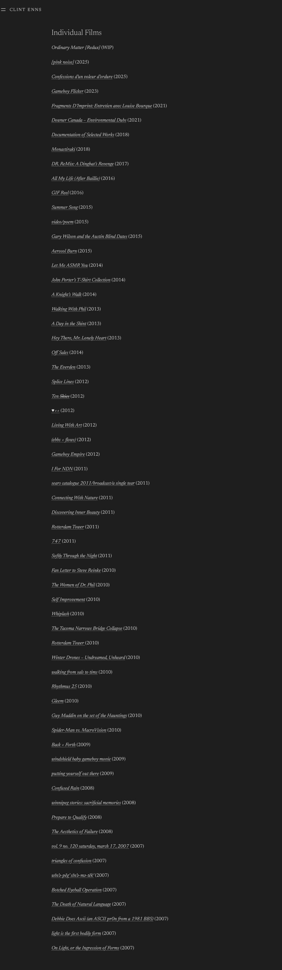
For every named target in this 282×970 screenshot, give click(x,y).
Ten (60, 396)
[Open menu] (3, 9)
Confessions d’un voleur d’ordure (82, 77)
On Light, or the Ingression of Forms (85, 948)
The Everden (63, 367)
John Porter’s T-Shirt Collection (80, 280)
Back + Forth (63, 745)
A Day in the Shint (68, 323)
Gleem (57, 701)
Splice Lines (62, 382)
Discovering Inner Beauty (75, 512)
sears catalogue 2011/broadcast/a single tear (93, 483)
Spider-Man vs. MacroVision (78, 730)
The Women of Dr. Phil (73, 585)
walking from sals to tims (74, 672)
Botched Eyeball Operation (76, 890)
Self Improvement (68, 599)
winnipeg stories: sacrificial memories (86, 803)
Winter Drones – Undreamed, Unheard (88, 657)
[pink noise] (62, 62)
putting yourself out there (75, 773)
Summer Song (64, 207)
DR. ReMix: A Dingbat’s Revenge (82, 164)
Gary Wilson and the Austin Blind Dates (89, 236)
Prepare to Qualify (69, 817)
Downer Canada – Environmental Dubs (88, 120)
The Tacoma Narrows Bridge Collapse (86, 628)
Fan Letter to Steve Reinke (76, 570)
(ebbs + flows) (63, 440)
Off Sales (59, 352)
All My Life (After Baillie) (75, 178)
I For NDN (62, 469)
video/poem (62, 222)
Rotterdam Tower (67, 527)
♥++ (55, 410)
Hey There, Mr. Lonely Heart (78, 338)
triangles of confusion (71, 861)
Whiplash (60, 614)
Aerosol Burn (64, 251)
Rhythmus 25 (64, 686)
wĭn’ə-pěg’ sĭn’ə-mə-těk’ (72, 875)
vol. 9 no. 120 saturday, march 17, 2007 (90, 846)
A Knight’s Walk (66, 294)
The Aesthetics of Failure (74, 831)
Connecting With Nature (74, 498)
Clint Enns (26, 10)
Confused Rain (65, 788)
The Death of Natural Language (81, 904)
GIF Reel (60, 193)
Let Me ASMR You (69, 265)
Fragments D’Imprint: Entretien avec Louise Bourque (101, 106)
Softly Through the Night (74, 556)
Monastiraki (63, 149)
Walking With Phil (68, 309)
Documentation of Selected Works (82, 135)
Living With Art (66, 425)
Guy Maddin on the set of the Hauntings (89, 715)
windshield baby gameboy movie (81, 759)
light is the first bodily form (76, 933)
